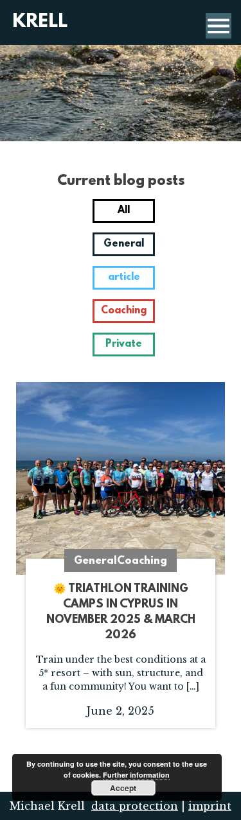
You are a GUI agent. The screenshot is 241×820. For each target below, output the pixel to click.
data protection (134, 805)
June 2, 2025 (121, 685)
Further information (136, 775)
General (123, 244)
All (124, 210)
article (124, 277)
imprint (209, 805)
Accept (123, 788)
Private (123, 344)
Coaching (124, 311)
